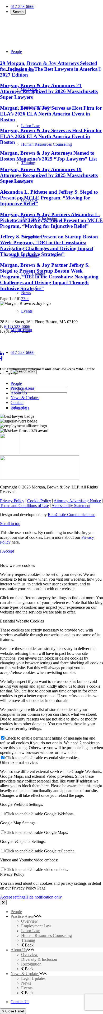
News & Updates (25, 397)
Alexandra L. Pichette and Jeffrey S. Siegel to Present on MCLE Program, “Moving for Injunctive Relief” (49, 197)
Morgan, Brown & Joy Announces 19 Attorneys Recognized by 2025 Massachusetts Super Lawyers (49, 175)
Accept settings (12, 897)
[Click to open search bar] (24, 371)
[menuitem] (62, 144)
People (16, 383)
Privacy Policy (12, 501)
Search (18, 12)
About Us (19, 393)
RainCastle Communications (71, 514)
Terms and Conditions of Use (24, 505)
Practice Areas (22, 388)
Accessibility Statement (71, 505)
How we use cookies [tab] (17, 565)
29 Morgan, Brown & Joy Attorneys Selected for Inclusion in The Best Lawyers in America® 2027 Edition (50, 69)
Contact (17, 402)
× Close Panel (13, 1011)
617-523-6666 (22, 352)
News (26, 983)
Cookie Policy (39, 501)
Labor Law (30, 930)
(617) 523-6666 (17, 326)
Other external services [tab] (19, 762)
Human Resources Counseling (46, 935)
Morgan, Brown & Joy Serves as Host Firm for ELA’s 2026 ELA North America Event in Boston (51, 113)
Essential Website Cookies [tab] (22, 621)
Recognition (31, 964)
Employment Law (36, 926)
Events (26, 988)
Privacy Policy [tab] (12, 874)
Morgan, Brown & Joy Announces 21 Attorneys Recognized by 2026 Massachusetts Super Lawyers (49, 91)
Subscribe (19, 407)
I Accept (7, 551)
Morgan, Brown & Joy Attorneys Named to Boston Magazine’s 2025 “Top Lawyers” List (48, 156)
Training (28, 940)
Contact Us (20, 1001)
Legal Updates (33, 978)
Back (29, 945)
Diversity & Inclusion (39, 959)
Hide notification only (43, 897)
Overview (29, 921)
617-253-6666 (22, 6)
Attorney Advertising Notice (77, 501)
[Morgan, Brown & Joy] (38, 28)
